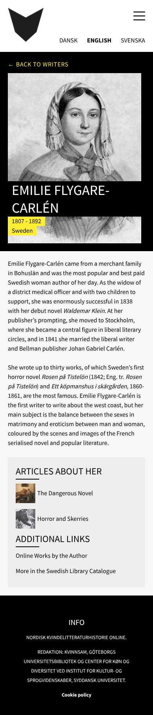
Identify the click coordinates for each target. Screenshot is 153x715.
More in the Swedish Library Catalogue (66, 571)
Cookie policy (76, 695)
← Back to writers (38, 64)
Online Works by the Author (51, 556)
